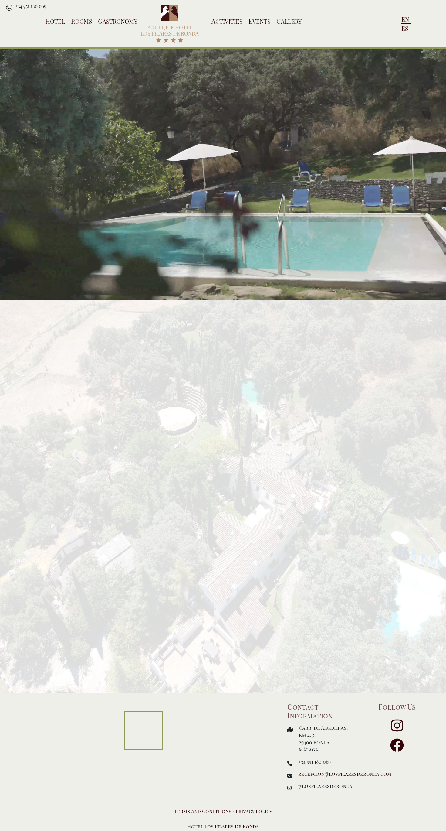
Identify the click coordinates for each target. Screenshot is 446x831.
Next (439, 430)
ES (404, 28)
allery (289, 21)
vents (259, 21)
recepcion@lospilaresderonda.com (344, 774)
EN (405, 19)
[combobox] (243, 164)
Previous (7, 430)
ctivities (226, 21)
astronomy (117, 21)
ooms (81, 21)
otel (55, 21)
